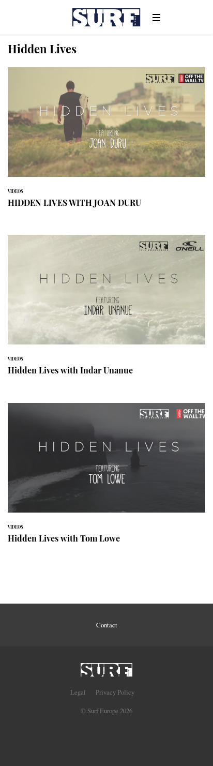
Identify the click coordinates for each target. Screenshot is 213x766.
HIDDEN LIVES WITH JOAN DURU (106, 143)
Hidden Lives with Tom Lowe (106, 479)
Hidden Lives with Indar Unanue (106, 311)
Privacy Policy (115, 692)
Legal (78, 692)
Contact (106, 624)
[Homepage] (106, 667)
